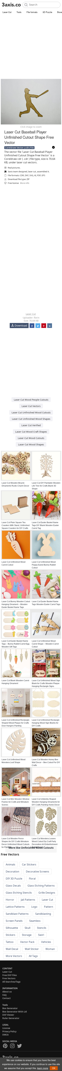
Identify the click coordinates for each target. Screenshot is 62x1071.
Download (21, 325)
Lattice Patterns (15, 906)
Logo (34, 906)
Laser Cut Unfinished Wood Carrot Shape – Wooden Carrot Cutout (45, 644)
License (6, 1028)
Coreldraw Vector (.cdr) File (19, 147)
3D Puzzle (47, 12)
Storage (26, 935)
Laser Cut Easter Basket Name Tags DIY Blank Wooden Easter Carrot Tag (45, 525)
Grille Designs (46, 892)
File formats (32, 12)
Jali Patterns (28, 899)
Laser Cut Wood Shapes (31, 444)
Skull (27, 928)
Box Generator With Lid (14, 1011)
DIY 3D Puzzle (14, 878)
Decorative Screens (37, 871)
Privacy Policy (9, 1031)
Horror (10, 899)
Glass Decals (13, 885)
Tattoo (10, 942)
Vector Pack (27, 942)
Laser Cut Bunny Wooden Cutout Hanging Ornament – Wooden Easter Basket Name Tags (16, 604)
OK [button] (53, 1068)
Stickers (10, 935)
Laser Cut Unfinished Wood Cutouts (31, 412)
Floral (32, 878)
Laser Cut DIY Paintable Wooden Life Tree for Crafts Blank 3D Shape (46, 486)
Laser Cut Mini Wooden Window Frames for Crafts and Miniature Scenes (15, 802)
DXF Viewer (8, 1014)
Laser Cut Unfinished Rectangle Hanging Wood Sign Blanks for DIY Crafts (45, 723)
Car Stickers (29, 864)
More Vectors (14, 956)
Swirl (41, 935)
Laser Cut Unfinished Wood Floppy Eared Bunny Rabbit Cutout (44, 565)
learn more (42, 1068)
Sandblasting (43, 914)
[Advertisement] (31, 47)
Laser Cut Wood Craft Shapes (31, 431)
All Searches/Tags (11, 981)
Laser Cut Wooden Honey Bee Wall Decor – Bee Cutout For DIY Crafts (46, 762)
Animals (10, 864)
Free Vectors (8, 978)
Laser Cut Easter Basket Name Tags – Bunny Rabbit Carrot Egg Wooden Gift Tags (15, 644)
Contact (6, 998)
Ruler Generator (10, 1018)
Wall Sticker (32, 949)
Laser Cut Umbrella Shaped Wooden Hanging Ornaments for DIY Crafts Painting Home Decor (46, 802)
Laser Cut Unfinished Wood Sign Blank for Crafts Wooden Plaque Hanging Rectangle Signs (46, 683)
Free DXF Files (9, 975)
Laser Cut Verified (31, 425)
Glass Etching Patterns (41, 885)
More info (24, 183)
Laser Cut (7, 12)
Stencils (41, 928)
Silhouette (12, 928)
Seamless (35, 921)
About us (7, 991)
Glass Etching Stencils (19, 892)
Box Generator (10, 1008)
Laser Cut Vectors (31, 406)
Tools (19, 12)
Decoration (12, 871)
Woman (50, 949)
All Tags (33, 956)
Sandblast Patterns (17, 914)
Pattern (48, 906)
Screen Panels (14, 921)
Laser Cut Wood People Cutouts (31, 399)
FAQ (4, 995)
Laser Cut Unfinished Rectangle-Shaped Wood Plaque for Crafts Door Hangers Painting (16, 723)
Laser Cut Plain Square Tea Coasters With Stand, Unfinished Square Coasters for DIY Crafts (16, 525)
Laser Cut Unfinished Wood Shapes (31, 418)
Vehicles (46, 942)
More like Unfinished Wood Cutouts (31, 847)
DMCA (5, 1034)
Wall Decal (12, 949)
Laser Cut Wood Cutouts (31, 438)
